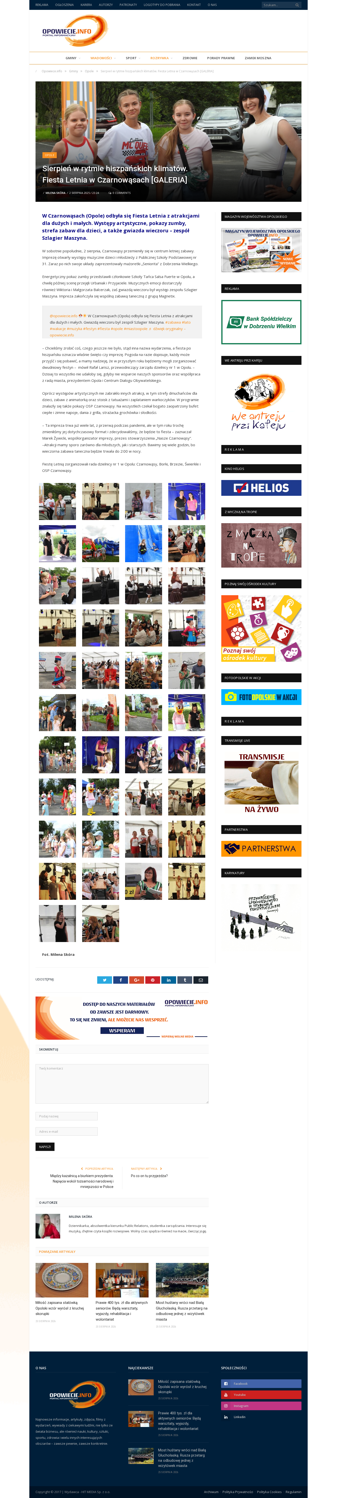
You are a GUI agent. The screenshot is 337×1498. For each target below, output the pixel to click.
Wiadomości (101, 58)
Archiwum (211, 1492)
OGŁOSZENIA (64, 5)
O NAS (212, 5)
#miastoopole (136, 328)
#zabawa (173, 322)
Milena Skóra (55, 193)
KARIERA (86, 5)
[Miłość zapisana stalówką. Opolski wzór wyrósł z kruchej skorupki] (62, 1280)
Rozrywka (159, 58)
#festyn (89, 328)
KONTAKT (194, 5)
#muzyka (74, 328)
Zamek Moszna (258, 58)
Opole (49, 155)
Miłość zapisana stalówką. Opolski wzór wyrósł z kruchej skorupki (60, 1308)
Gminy (71, 58)
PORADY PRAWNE (221, 58)
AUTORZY (106, 5)
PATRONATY (128, 5)
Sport (131, 58)
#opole (117, 328)
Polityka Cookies (269, 1492)
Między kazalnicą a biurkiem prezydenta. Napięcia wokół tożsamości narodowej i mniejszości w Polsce (81, 1181)
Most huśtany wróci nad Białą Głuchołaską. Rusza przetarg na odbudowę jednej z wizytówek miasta (181, 1311)
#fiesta (103, 328)
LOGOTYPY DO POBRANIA (162, 5)
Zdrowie (190, 58)
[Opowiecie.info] (73, 29)
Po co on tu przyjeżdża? (149, 1176)
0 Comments (121, 193)
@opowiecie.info (63, 315)
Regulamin (293, 1492)
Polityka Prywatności (238, 1492)
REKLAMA (42, 5)
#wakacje (58, 328)
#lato (186, 322)
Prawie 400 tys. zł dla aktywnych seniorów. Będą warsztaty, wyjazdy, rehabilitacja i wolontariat (122, 1311)
